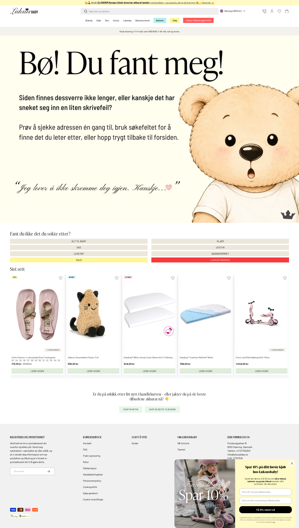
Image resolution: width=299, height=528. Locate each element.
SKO (79, 247)
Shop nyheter (130, 409)
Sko (107, 20)
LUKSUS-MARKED (220, 259)
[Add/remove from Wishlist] (60, 278)
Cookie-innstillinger (93, 499)
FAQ (85, 449)
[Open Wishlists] (279, 11)
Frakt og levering (91, 455)
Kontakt (87, 443)
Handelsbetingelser (93, 474)
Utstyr (116, 20)
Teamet (181, 449)
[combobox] (149, 11)
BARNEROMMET (220, 253)
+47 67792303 (243, 450)
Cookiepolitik (90, 486)
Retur (86, 461)
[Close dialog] (292, 463)
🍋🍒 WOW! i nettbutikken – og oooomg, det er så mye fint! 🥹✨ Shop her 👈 (149, 2)
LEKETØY (79, 253)
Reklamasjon (90, 468)
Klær (98, 20)
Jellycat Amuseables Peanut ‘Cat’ (83, 357)
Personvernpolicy (92, 480)
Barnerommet (142, 20)
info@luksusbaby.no (237, 454)
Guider (135, 443)
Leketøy (127, 20)
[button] (287, 11)
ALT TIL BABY (78, 241)
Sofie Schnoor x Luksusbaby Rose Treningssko (33, 357)
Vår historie (183, 443)
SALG (79, 259)
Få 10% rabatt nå (265, 509)
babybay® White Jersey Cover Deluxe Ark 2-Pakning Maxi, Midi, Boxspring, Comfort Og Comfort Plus (170, 357)
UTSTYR (220, 247)
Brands (89, 20)
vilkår (45, 450)
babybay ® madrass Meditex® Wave (196, 357)
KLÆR (220, 241)
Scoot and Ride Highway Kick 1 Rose (252, 357)
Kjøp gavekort (90, 493)
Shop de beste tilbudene (162, 409)
